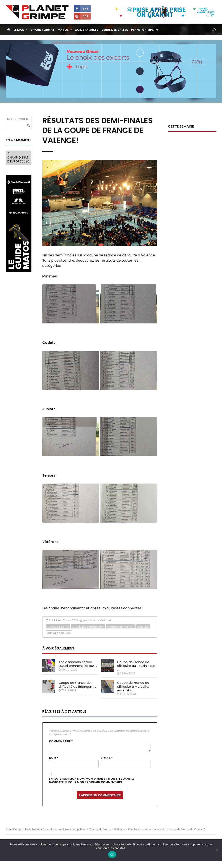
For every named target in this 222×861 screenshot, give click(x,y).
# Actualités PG (58, 626)
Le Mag (18, 30)
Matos (63, 30)
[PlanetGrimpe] (37, 12)
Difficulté (143, 626)
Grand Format (42, 30)
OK (112, 854)
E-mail (107, 758)
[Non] (216, 850)
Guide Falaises (86, 30)
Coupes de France (120, 626)
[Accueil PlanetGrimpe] (8, 29)
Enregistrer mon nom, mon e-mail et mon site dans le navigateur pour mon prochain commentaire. (91, 780)
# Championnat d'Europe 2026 (18, 157)
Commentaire (61, 741)
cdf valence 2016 (59, 633)
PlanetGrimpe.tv (144, 30)
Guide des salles (114, 30)
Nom (53, 758)
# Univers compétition (88, 626)
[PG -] (70, 303)
